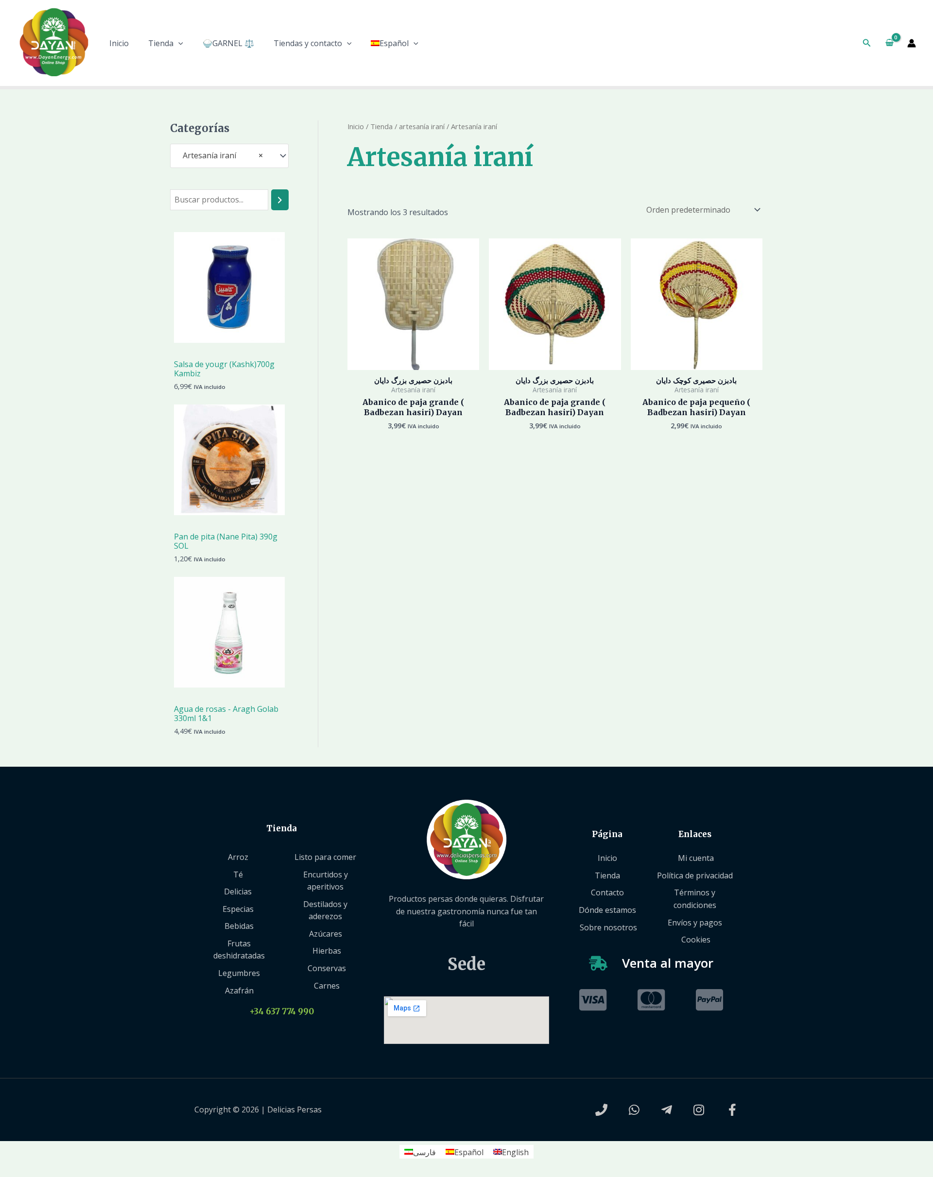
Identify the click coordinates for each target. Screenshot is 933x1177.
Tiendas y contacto (308, 43)
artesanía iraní (422, 126)
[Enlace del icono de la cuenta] (911, 43)
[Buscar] (280, 199)
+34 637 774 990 (281, 1011)
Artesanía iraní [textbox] (220, 156)
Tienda (160, 43)
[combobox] (229, 156)
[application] (178, 43)
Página (607, 834)
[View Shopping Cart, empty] (889, 43)
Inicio (119, 43)
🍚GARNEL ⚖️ (228, 43)
